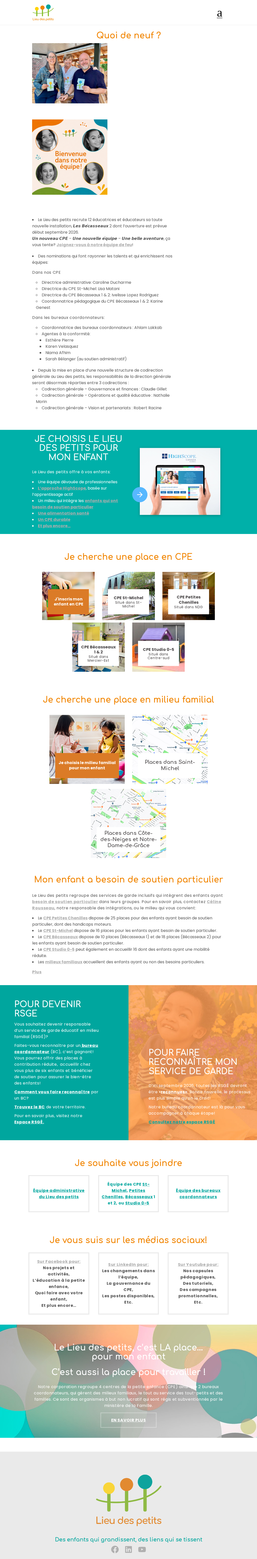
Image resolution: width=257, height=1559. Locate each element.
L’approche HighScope (62, 488)
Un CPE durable (54, 519)
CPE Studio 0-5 (59, 949)
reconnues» (174, 1092)
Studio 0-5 (137, 1203)
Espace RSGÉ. (29, 1122)
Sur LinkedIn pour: (128, 1264)
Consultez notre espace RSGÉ (182, 1122)
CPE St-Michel (58, 930)
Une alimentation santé (63, 513)
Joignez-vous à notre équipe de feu (94, 245)
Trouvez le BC (29, 1107)
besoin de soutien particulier (65, 902)
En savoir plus (128, 1420)
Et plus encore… (54, 526)
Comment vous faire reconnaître (52, 1092)
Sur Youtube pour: (198, 1264)
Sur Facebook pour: (59, 1261)
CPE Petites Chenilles (65, 918)
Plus (37, 972)
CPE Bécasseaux (60, 937)
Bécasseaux (139, 1197)
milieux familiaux (63, 962)
